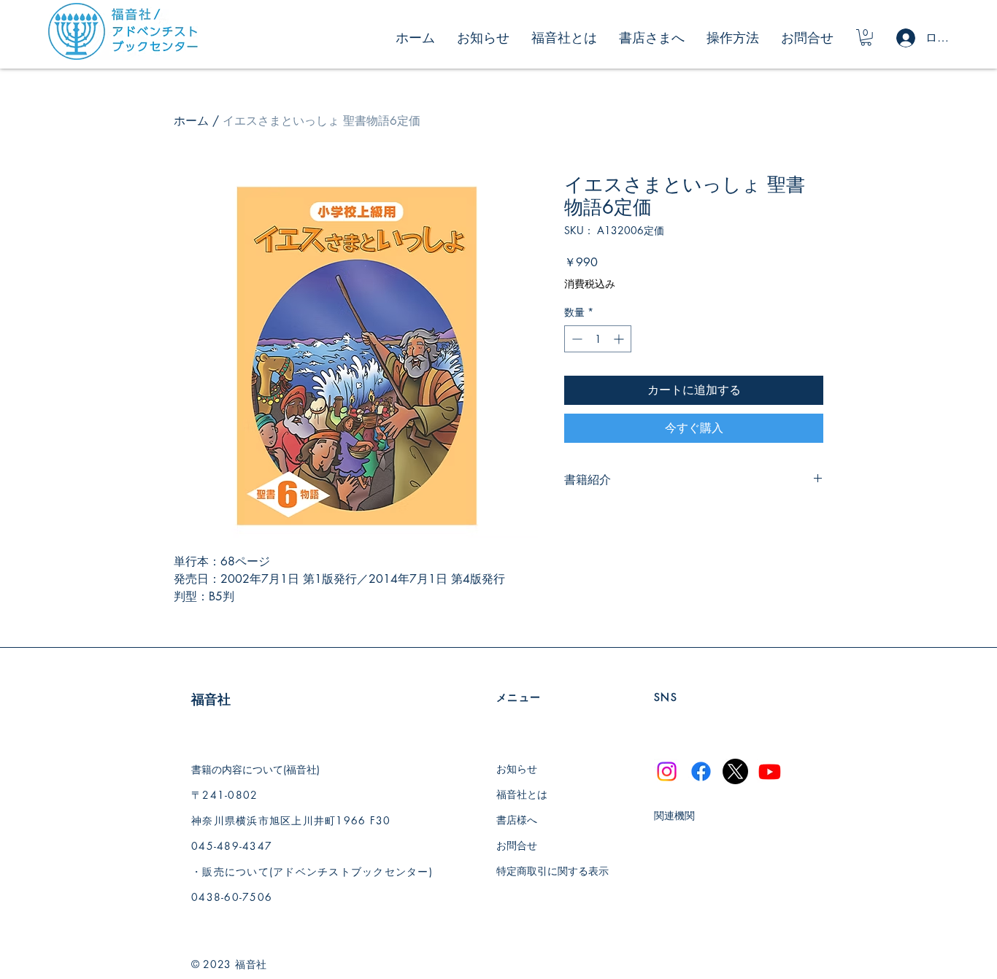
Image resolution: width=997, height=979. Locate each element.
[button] (866, 37)
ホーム (191, 120)
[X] (735, 771)
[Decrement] (575, 339)
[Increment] (620, 339)
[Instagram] (667, 771)
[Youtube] (769, 771)
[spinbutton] (598, 339)
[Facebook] (701, 771)
